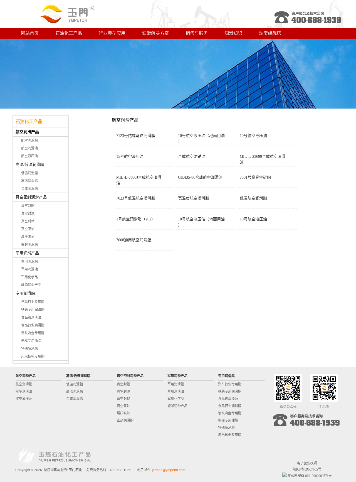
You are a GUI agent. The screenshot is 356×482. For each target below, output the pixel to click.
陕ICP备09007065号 (307, 469)
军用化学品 (29, 277)
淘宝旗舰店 (270, 33)
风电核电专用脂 (32, 356)
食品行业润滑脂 (32, 325)
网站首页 (30, 33)
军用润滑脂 (29, 262)
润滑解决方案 (155, 33)
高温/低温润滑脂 (30, 165)
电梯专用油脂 (31, 341)
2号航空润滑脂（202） (135, 219)
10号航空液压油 (253, 136)
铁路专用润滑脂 (32, 310)
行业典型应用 (112, 33)
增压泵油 (27, 237)
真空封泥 (27, 213)
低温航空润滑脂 (253, 198)
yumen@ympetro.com (168, 470)
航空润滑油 (29, 148)
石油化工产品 (68, 33)
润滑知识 (233, 33)
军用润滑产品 (27, 253)
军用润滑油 (29, 269)
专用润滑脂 (25, 293)
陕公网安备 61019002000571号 (309, 476)
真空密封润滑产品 (31, 197)
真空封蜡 (27, 221)
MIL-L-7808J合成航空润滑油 (138, 180)
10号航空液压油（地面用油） (201, 139)
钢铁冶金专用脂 (32, 333)
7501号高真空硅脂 (255, 177)
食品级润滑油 (31, 317)
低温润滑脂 (29, 173)
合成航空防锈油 (191, 156)
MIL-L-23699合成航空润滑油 (262, 159)
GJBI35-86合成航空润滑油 (200, 177)
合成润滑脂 (29, 189)
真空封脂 (27, 206)
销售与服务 (197, 33)
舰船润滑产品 (31, 285)
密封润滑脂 (29, 245)
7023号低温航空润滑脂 (135, 198)
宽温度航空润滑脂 (193, 198)
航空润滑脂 (29, 140)
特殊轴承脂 (29, 349)
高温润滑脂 (29, 181)
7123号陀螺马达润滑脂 (135, 136)
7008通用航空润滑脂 (133, 240)
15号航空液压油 (130, 156)
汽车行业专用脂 (32, 302)
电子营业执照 (307, 463)
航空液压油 (29, 156)
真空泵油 (27, 229)
